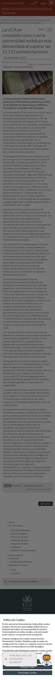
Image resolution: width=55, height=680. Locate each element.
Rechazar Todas (27, 667)
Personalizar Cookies (27, 673)
